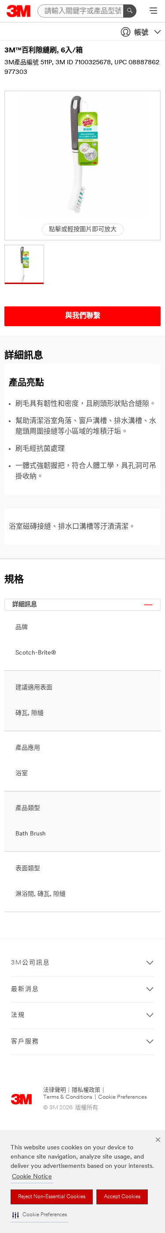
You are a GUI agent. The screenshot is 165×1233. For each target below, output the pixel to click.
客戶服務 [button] (25, 1041)
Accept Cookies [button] (122, 1197)
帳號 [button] (141, 33)
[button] (40, 1215)
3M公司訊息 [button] (30, 963)
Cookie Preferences (122, 1097)
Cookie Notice (32, 1177)
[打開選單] (153, 11)
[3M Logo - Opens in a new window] (19, 11)
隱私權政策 (86, 1090)
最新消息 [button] (25, 989)
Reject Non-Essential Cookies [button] (51, 1197)
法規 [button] (18, 1015)
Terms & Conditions (67, 1097)
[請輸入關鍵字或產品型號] (129, 11)
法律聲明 (54, 1090)
